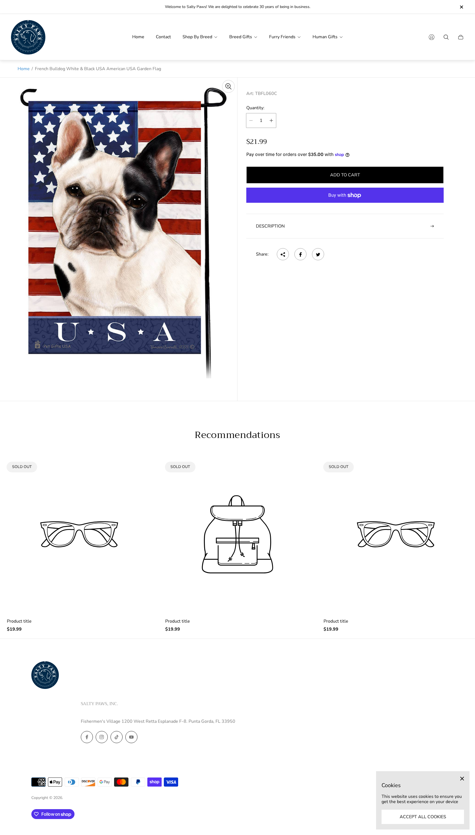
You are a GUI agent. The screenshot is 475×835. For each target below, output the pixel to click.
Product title (19, 621)
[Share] (283, 254)
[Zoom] (228, 86)
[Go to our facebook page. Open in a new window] (87, 737)
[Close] (462, 779)
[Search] (446, 37)
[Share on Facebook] (300, 254)
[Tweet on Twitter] (318, 254)
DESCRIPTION (270, 226)
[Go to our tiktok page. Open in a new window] (117, 737)
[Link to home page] (45, 675)
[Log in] (432, 37)
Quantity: (255, 108)
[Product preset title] (79, 534)
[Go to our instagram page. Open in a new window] (102, 737)
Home (24, 69)
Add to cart (345, 175)
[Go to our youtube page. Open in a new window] (131, 737)
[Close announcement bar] (461, 7)
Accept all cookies (423, 817)
